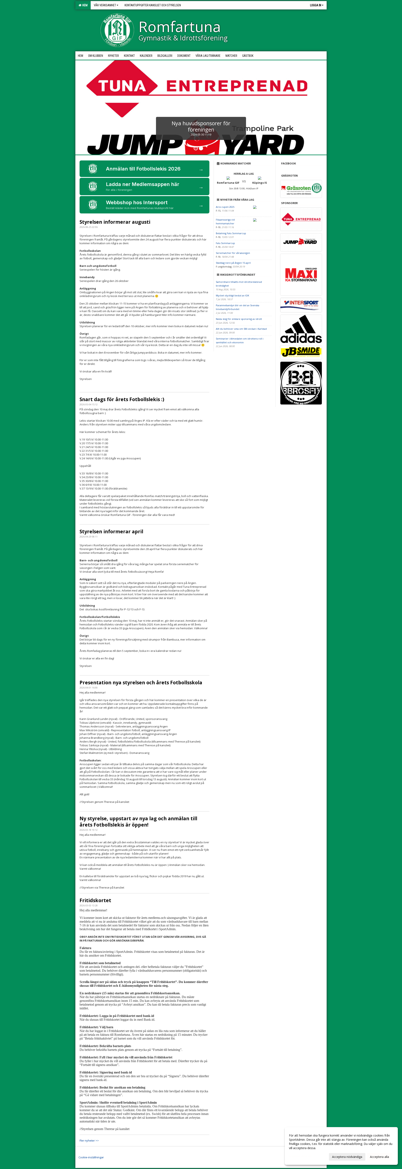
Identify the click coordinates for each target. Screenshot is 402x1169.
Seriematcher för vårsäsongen (233, 252)
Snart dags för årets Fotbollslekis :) (122, 399)
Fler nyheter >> (89, 1140)
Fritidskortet (95, 900)
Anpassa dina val (300, 1156)
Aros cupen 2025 (225, 206)
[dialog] (341, 1146)
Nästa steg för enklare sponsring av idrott (239, 318)
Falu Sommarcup (225, 243)
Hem (84, 5)
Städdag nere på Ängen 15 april (233, 262)
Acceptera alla (379, 1157)
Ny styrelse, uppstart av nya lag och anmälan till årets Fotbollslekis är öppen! (138, 821)
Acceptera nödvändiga (347, 1157)
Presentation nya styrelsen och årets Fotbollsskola (141, 682)
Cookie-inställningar (91, 1157)
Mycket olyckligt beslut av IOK (232, 295)
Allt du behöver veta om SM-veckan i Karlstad (241, 328)
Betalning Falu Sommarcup (231, 233)
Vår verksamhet (105, 5)
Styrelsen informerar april (111, 531)
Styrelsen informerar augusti (115, 221)
